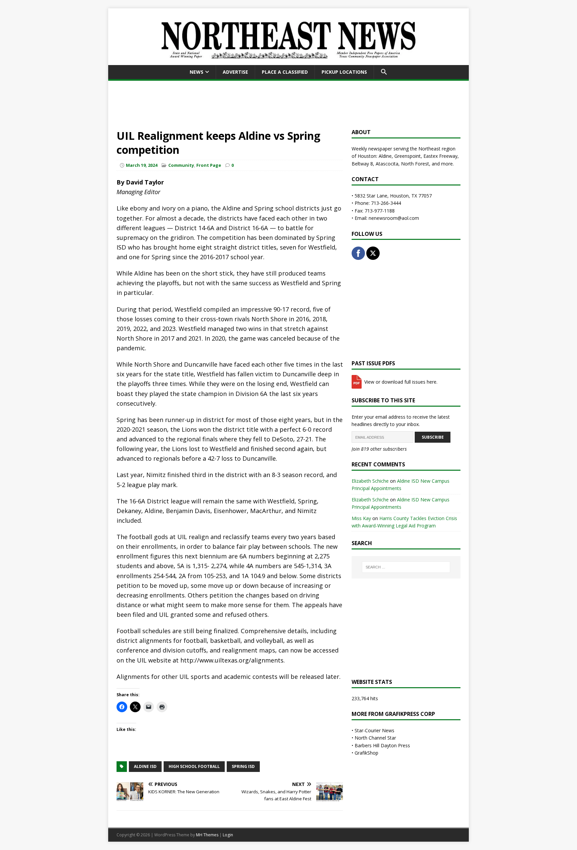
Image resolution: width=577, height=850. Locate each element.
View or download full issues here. (400, 382)
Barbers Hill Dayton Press (382, 745)
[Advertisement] (288, 103)
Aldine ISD (145, 766)
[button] (384, 72)
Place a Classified (285, 72)
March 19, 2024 (141, 165)
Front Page (208, 165)
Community (181, 165)
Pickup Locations (344, 72)
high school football (194, 766)
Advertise (235, 72)
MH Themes (207, 835)
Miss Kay (361, 518)
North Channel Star (375, 738)
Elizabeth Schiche (370, 481)
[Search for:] (406, 567)
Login (228, 835)
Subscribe (433, 437)
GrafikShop (366, 753)
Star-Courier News (374, 730)
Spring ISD (243, 766)
